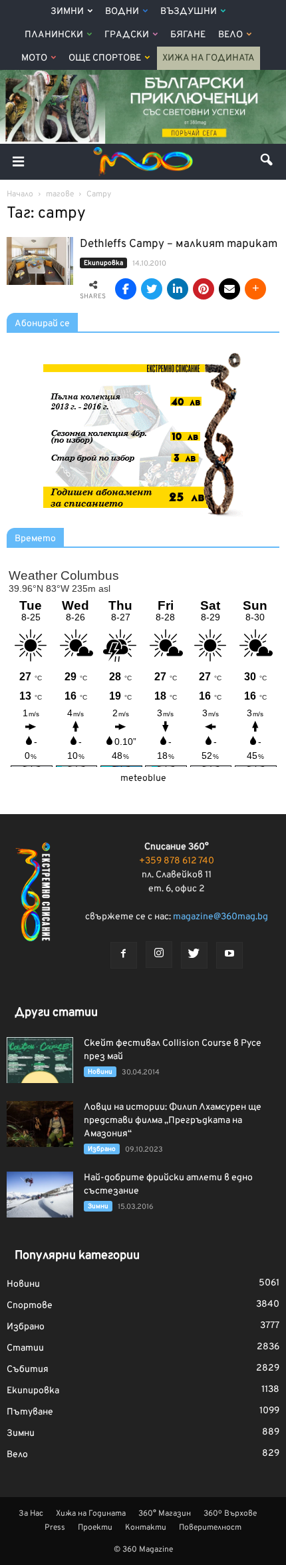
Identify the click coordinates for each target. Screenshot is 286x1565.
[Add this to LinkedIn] (177, 289)
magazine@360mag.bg (220, 917)
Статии (25, 1348)
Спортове (30, 1305)
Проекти (95, 1527)
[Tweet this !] (151, 289)
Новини (100, 1072)
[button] (267, 162)
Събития (28, 1369)
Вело (230, 35)
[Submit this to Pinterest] (203, 289)
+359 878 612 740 (176, 861)
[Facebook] (123, 955)
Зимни (67, 11)
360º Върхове (230, 1513)
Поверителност (210, 1527)
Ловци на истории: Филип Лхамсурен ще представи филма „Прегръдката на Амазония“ (172, 1121)
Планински (54, 35)
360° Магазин (164, 1513)
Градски (126, 35)
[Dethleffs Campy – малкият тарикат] (40, 261)
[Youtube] (229, 955)
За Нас (31, 1513)
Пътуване (30, 1412)
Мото (34, 58)
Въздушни (188, 11)
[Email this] (229, 289)
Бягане (188, 35)
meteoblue (143, 778)
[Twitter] (194, 955)
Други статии (56, 1012)
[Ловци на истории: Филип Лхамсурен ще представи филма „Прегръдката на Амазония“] (40, 1124)
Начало (20, 194)
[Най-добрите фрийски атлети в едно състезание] (40, 1195)
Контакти (145, 1527)
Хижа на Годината (208, 58)
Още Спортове (105, 58)
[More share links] (255, 289)
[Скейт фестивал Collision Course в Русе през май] (40, 1060)
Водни (122, 11)
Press (55, 1527)
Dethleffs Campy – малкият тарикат (178, 244)
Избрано (102, 1149)
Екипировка (103, 263)
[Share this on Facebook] (125, 289)
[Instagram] (159, 954)
